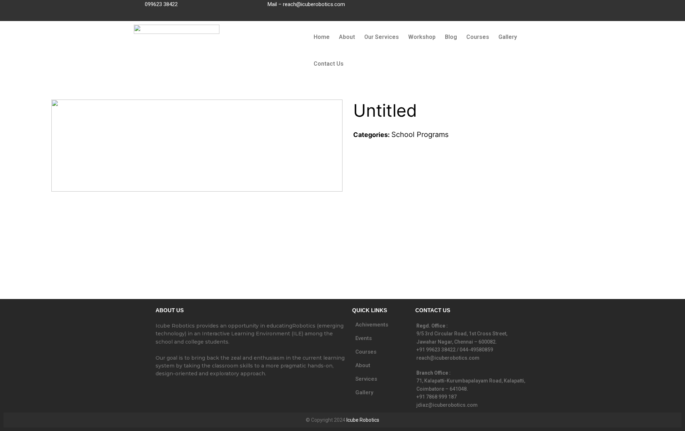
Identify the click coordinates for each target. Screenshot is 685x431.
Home (322, 37)
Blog (451, 37)
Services (366, 379)
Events (363, 338)
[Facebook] (421, 9)
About (347, 37)
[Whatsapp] (486, 9)
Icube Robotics (362, 420)
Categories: (371, 134)
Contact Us (329, 63)
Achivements (371, 324)
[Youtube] (464, 9)
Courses (477, 37)
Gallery (507, 37)
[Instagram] (443, 9)
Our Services (381, 37)
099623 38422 (161, 4)
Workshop (422, 37)
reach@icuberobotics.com (314, 4)
